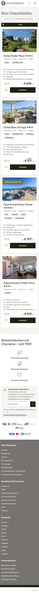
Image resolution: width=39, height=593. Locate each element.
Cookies (4, 511)
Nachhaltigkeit (7, 467)
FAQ (3, 507)
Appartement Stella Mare (19, 283)
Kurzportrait (5, 453)
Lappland (4, 554)
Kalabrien (4, 543)
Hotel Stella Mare (13, 56)
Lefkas (3, 529)
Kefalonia (5, 526)
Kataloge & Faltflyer (8, 579)
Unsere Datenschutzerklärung (14, 415)
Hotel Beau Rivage (14, 127)
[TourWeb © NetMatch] (35, 590)
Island (3, 550)
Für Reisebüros (7, 460)
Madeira (4, 547)
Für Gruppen (6, 464)
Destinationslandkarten (10, 572)
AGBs (3, 490)
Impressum (5, 486)
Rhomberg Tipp (18, 62)
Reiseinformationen (8, 504)
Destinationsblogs (8, 569)
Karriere (4, 457)
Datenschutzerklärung (9, 493)
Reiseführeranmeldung (10, 576)
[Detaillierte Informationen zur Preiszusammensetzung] (8, 83)
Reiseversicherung (8, 500)
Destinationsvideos (8, 565)
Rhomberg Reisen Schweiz (11, 474)
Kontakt (4, 450)
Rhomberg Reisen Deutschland (13, 471)
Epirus (3, 533)
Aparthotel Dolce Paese (17, 204)
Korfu (3, 536)
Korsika (4, 522)
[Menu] (35, 3)
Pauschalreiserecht (8, 497)
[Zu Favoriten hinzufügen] (6, 90)
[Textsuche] (29, 3)
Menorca (4, 540)
